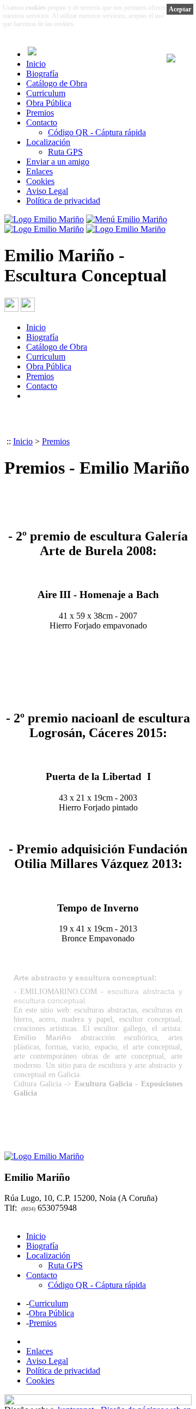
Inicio (36, 63)
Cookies (40, 181)
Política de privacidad (63, 200)
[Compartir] (28, 308)
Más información (104, 24)
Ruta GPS (65, 151)
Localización (48, 142)
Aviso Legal (47, 191)
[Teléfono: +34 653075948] (11, 308)
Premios (40, 112)
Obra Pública (48, 103)
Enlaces (39, 171)
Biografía (42, 73)
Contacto (41, 122)
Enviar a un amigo (57, 161)
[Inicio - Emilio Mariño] (44, 219)
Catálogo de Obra (56, 83)
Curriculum (45, 93)
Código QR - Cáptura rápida (97, 132)
